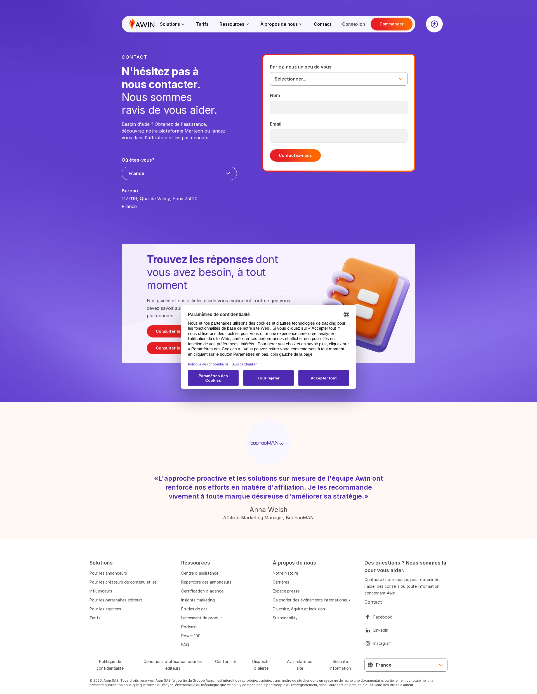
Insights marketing (198, 600)
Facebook (382, 617)
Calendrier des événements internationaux (312, 600)
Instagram (382, 643)
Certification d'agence (202, 591)
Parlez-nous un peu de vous (300, 67)
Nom (275, 95)
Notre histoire (285, 573)
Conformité (225, 661)
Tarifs (202, 24)
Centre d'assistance (199, 573)
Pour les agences (105, 608)
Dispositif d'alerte (261, 665)
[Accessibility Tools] (434, 24)
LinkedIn (380, 630)
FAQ (185, 644)
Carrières (281, 582)
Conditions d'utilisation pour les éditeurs (172, 665)
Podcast (189, 626)
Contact (322, 24)
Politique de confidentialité (110, 665)
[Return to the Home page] (141, 24)
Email (275, 124)
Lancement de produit (201, 617)
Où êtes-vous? (138, 160)
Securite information (340, 665)
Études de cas (194, 608)
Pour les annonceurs (108, 573)
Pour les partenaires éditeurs (116, 600)
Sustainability (285, 617)
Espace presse (286, 591)
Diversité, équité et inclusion (299, 608)
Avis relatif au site (299, 665)
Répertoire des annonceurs (206, 582)
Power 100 (191, 635)
